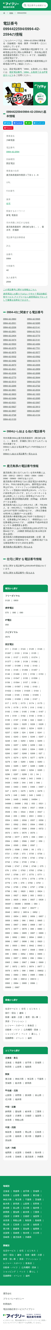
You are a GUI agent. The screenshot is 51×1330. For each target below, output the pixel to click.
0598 (17, 849)
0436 (38, 778)
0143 (35, 665)
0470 (14, 790)
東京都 (8, 1078)
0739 (24, 857)
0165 (17, 694)
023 (15, 728)
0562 (16, 824)
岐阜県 (28, 1111)
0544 (23, 811)
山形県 (18, 1066)
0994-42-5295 (33, 323)
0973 (23, 966)
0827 (16, 895)
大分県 (8, 1156)
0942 (31, 945)
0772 (7, 878)
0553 (40, 815)
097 (7, 966)
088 (32, 928)
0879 (24, 928)
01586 (8, 686)
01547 (16, 678)
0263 (24, 749)
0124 (23, 648)
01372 (25, 657)
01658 (18, 699)
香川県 (28, 1136)
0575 (24, 832)
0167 (35, 699)
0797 (32, 886)
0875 (7, 928)
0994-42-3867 (9, 410)
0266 (7, 753)
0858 (7, 920)
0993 (7, 983)
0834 (7, 899)
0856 (32, 916)
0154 (7, 678)
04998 (18, 803)
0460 (7, 786)
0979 (16, 970)
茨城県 (8, 1082)
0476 (31, 790)
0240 (31, 732)
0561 (7, 824)
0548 (7, 815)
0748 (25, 866)
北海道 (8, 1062)
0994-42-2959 (33, 368)
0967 (24, 962)
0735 (31, 853)
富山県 (38, 1095)
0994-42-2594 (12, 151)
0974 (31, 966)
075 (41, 866)
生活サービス (11, 1008)
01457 (34, 669)
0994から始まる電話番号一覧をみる (20, 453)
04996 (8, 803)
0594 (7, 845)
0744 (16, 861)
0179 (24, 707)
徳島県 (18, 1136)
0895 (40, 937)
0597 (32, 845)
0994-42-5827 (9, 406)
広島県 (38, 1131)
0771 (40, 874)
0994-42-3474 (9, 339)
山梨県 (8, 1095)
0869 (32, 924)
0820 (23, 891)
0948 (32, 949)
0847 (24, 907)
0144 (7, 669)
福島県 (28, 1066)
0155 (25, 678)
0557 (32, 820)
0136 (7, 657)
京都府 (28, 1115)
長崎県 (28, 1152)
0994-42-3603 (9, 394)
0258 (24, 744)
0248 (7, 740)
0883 (7, 932)
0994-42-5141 (33, 327)
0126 (40, 648)
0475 (23, 790)
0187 (41, 711)
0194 (40, 715)
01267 (8, 653)
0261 (16, 749)
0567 (16, 828)
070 (7, 612)
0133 (17, 653)
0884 (16, 932)
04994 (34, 799)
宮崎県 (18, 1156)
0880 (40, 928)
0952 (23, 953)
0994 (16, 983)
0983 (16, 974)
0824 (40, 891)
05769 (8, 836)
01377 (8, 661)
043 (31, 778)
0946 (16, 949)
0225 (24, 724)
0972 (14, 966)
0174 (31, 703)
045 (31, 782)
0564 (32, 824)
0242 (7, 736)
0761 (14, 870)
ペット (24, 1033)
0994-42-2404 (9, 335)
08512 (16, 912)
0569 (32, 828)
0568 (24, 828)
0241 (40, 732)
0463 (16, 786)
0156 (7, 682)
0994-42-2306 (33, 364)
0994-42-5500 (9, 343)
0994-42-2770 (9, 377)
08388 (18, 903)
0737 (7, 857)
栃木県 (18, 1082)
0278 (41, 757)
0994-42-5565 (33, 318)
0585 (16, 841)
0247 (41, 736)
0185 (24, 711)
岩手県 (28, 1062)
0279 (7, 761)
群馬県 (28, 1082)
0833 (40, 895)
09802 (40, 970)
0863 (31, 920)
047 (7, 790)
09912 (24, 978)
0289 (41, 765)
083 (32, 895)
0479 (7, 795)
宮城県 (38, 1062)
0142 (26, 665)
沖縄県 (40, 1156)
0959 (24, 958)
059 (40, 841)
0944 (7, 949)
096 (32, 958)
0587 (32, 841)
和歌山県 (19, 1119)
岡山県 (28, 1131)
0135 (34, 653)
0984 (24, 974)
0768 (16, 874)
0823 (31, 891)
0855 (24, 916)
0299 (24, 774)
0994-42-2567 (33, 410)
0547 (40, 811)
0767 (7, 874)
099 (15, 978)
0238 (16, 732)
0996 (32, 983)
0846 (16, 907)
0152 (32, 673)
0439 (16, 782)
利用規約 (7, 1303)
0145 (16, 669)
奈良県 (8, 1119)
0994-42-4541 (9, 368)
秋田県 (8, 1066)
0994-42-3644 (33, 377)
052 (26, 803)
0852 (35, 912)
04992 (25, 799)
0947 (24, 949)
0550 (23, 815)
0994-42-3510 (9, 381)
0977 (40, 966)
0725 (16, 853)
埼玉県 (30, 1078)
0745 (24, 861)
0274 (16, 757)
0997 (17, 987)
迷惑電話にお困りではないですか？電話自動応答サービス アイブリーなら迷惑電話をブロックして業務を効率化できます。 (25, 296)
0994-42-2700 (33, 381)
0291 (14, 770)
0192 (23, 715)
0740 (32, 857)
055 (15, 815)
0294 (31, 770)
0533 (16, 807)
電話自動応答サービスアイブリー (19, 1309)
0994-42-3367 (33, 402)
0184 (16, 711)
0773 (16, 878)
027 (40, 753)
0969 (41, 962)
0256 (7, 744)
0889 (41, 932)
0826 (7, 895)
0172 (14, 703)
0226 (32, 724)
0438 (7, 782)
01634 (18, 690)
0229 (7, 728)
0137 (16, 657)
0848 (7, 912)
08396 (27, 903)
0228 (41, 724)
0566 (7, 828)
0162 (26, 686)
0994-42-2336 (9, 327)
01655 (36, 694)
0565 (41, 824)
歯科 (30, 1037)
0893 (23, 937)
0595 (16, 845)
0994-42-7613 (33, 331)
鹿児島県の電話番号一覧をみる (17, 546)
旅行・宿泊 (10, 1012)
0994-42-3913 (33, 406)
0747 (17, 866)
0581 (41, 836)
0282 (31, 761)
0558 (41, 820)
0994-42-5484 (9, 398)
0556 (24, 820)
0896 (7, 941)
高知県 (8, 1140)
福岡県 (8, 1152)
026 (40, 744)
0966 (16, 962)
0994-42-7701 (33, 348)
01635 (27, 690)
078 (15, 882)
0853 (7, 916)
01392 (34, 661)
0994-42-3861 (9, 389)
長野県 (18, 1095)
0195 (7, 719)
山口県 (8, 1136)
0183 (7, 711)
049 (31, 795)
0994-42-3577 (33, 352)
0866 (7, 924)
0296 (7, 774)
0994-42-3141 (33, 339)
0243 (16, 736)
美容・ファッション (14, 1021)
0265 (41, 749)
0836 (24, 899)
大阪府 (8, 1115)
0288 (32, 765)
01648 (8, 694)
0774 (24, 878)
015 (25, 673)
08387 (8, 903)
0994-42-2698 (33, 373)
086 (24, 920)
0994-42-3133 (9, 419)
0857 (41, 916)
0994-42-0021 (9, 402)
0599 (25, 849)
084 (35, 903)
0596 (24, 845)
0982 (7, 974)
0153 (41, 673)
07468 (8, 866)
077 (24, 874)
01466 (16, 673)
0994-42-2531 (9, 323)
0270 (7, 757)
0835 (16, 899)
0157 (25, 682)
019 (7, 715)
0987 (7, 978)
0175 (40, 703)
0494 (7, 799)
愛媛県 (38, 1136)
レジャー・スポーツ (14, 1025)
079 (22, 882)
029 (7, 770)
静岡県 (8, 1111)
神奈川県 (19, 1078)
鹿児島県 (29, 1156)
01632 (8, 690)
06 (33, 849)
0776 (32, 878)
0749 (34, 866)
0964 (40, 958)
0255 (40, 740)
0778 (41, 878)
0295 (40, 770)
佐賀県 (18, 1152)
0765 (31, 870)
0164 (36, 690)
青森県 (18, 1062)
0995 (24, 983)
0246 (32, 736)
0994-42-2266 (9, 385)
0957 (16, 958)
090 (21, 612)
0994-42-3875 (9, 352)
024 (24, 732)
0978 (7, 970)
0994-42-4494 (33, 343)
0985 (32, 974)
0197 (16, 719)
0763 (23, 870)
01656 (8, 699)
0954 (31, 953)
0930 (14, 945)
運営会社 (7, 1293)
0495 (16, 799)
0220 (40, 719)
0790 (30, 882)
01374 (34, 657)
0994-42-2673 (9, 364)
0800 (16, 600)
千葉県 (40, 1078)
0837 (32, 899)
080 (14, 612)
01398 (18, 665)
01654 (26, 694)
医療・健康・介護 (13, 1017)
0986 (41, 974)
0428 (23, 778)
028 (15, 761)
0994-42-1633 (33, 394)
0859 (16, 920)
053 (33, 803)
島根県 (18, 1131)
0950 (14, 953)
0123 (14, 648)
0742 (41, 857)
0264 (32, 749)
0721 (7, 853)
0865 (40, 920)
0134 (25, 653)
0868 (24, 924)
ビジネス (33, 1008)
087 (40, 924)
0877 (16, 928)
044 (24, 782)
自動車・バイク (12, 1029)
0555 (16, 820)
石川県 (8, 1099)
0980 (31, 970)
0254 (31, 740)
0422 (14, 778)
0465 (24, 786)
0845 (7, 907)
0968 (32, 962)
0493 (38, 795)
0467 (41, 786)
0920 (40, 941)
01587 (18, 686)
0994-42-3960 (9, 318)
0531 (41, 803)
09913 (33, 978)
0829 (24, 895)
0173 (23, 703)
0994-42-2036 (9, 373)
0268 (24, 753)
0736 (40, 853)
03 (31, 774)
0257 (16, 744)
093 (7, 945)
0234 (31, 728)
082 (15, 891)
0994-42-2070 (9, 348)
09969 (8, 987)
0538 (41, 807)
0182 (40, 707)
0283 (40, 761)
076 (7, 870)
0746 (32, 861)
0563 (24, 824)
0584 (7, 841)
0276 (24, 757)
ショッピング (11, 1033)
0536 (24, 807)
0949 (41, 949)
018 (32, 707)
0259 (32, 744)
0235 (40, 728)
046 (38, 782)
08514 (26, 912)
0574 (16, 832)
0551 (31, 815)
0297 (16, 774)
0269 (32, 753)
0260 (7, 749)
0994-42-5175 (33, 360)
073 (24, 853)
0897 (16, 941)
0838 (41, 899)
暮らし (34, 1033)
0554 (7, 820)
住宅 (8, 203)
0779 (7, 882)
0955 (40, 953)
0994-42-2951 (9, 331)
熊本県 (38, 1152)
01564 (16, 682)
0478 (40, 790)
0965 (7, 962)
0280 (23, 761)
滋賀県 (38, 1115)
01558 (34, 678)
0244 (24, 736)
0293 (23, 770)
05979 (8, 849)
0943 (40, 945)
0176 (7, 707)
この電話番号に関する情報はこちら (20, 289)
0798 (41, 886)
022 (32, 719)
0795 (16, 886)
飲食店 (31, 1025)
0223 (7, 724)
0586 (24, 841)
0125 (31, 648)
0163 (35, 686)
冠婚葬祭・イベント (14, 1037)
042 (7, 778)
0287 (24, 765)
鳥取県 (8, 1131)
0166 (26, 699)
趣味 (21, 1012)
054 (15, 811)
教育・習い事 (32, 1017)
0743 (7, 861)
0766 (40, 870)
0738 (16, 857)
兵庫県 (18, 1115)
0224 (16, 724)
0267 (16, 753)
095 (7, 953)
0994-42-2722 (33, 385)
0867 (16, 924)
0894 (31, 937)
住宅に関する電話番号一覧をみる (19, 572)
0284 (7, 765)
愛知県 (18, 1111)
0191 (14, 715)
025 (15, 740)
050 (7, 624)
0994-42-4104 (33, 414)
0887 (32, 932)
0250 (23, 740)
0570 (7, 636)
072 (39, 849)
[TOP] (4, 13)
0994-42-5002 (9, 356)
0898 (24, 941)
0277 (32, 757)
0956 (7, 958)
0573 (7, 832)
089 (7, 937)
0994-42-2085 (33, 398)
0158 (34, 682)
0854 (16, 916)
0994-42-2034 (33, 389)
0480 (23, 795)
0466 (32, 786)
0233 (23, 728)
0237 (7, 732)
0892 (14, 937)
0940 (23, 945)
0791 (38, 882)
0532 (7, 807)
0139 (25, 661)
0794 (7, 886)
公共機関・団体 (31, 1029)
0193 (31, 715)
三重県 (38, 1111)
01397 (8, 665)
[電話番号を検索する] (25, 5)
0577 (17, 836)
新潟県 (28, 1095)
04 (37, 774)
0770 (31, 874)
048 (15, 795)
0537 (32, 807)
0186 (32, 711)
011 (7, 648)
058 (33, 836)
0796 (24, 886)
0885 (24, 932)
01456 (25, 669)
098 (24, 970)
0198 (24, 719)
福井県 (18, 1099)
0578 (25, 836)
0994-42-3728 (9, 414)
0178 (16, 707)
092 (32, 941)
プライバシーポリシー (13, 1298)
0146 (7, 673)
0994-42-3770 (33, 335)
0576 (32, 832)
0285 (16, 765)
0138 (17, 661)
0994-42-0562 (33, 356)
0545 (31, 811)
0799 (7, 891)
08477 (33, 907)
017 (7, 703)
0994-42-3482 (9, 360)
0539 (7, 811)
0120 (7, 600)
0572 (41, 828)
